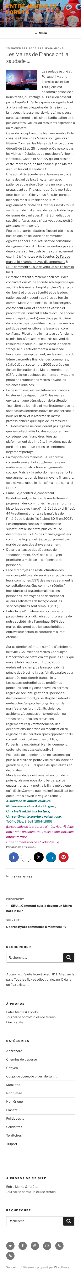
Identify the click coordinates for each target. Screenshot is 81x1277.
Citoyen (12, 1068)
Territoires (22, 876)
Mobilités (13, 1085)
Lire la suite (14, 1022)
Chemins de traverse (21, 1059)
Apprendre (14, 1051)
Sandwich (12, 1267)
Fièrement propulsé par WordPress (46, 1267)
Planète (12, 1110)
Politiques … (15, 1118)
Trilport (11, 1144)
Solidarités (14, 1127)
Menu (43, 33)
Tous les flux (23, 979)
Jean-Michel (55, 48)
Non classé (14, 1093)
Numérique (14, 1101)
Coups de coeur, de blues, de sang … (32, 1076)
